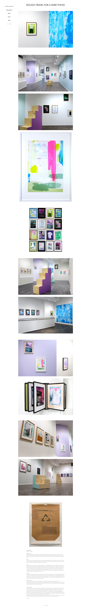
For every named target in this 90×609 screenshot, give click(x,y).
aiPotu (9, 16)
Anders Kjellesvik (9, 6)
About (9, 20)
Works (9, 13)
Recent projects (9, 10)
